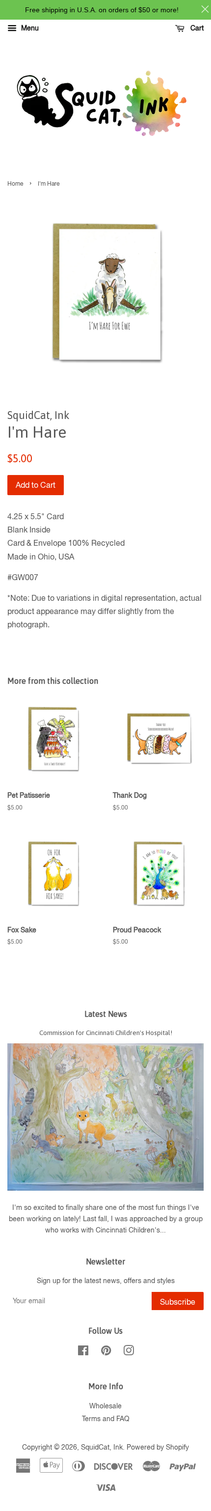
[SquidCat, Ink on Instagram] (128, 1352)
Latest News (105, 1013)
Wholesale (105, 1406)
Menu (29, 28)
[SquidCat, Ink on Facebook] (83, 1352)
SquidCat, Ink (102, 1447)
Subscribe (177, 1301)
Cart (196, 28)
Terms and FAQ (106, 1419)
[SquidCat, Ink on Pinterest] (106, 1352)
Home (15, 183)
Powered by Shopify (158, 1447)
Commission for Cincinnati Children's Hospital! (105, 1032)
